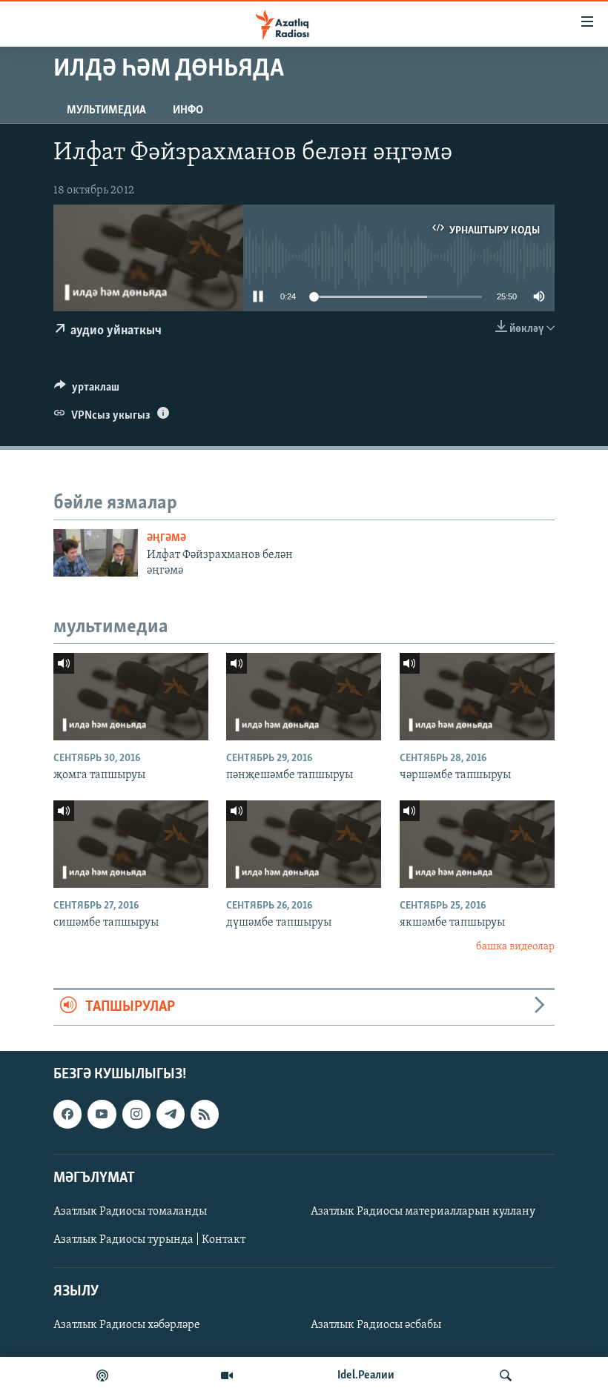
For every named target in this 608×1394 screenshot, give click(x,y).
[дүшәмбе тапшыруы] (303, 844)
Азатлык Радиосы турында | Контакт (149, 1240)
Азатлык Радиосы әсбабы (376, 1325)
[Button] (86, 390)
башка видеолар (515, 946)
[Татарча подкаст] (102, 1375)
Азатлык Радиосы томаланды (130, 1211)
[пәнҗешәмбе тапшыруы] (303, 696)
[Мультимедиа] (227, 1375)
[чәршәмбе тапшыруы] (477, 696)
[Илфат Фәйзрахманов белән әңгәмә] (95, 553)
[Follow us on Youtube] (101, 1114)
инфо (188, 110)
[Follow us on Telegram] (170, 1114)
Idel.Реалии (365, 1375)
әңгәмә (166, 538)
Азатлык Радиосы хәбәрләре (126, 1325)
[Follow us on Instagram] (136, 1114)
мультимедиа (106, 110)
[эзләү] (505, 1375)
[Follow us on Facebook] (67, 1114)
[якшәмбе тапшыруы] (477, 844)
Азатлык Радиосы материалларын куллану (423, 1211)
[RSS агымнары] (205, 1114)
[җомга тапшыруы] (130, 696)
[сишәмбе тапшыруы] (130, 844)
